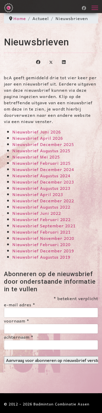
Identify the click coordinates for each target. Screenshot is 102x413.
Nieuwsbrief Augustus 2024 (41, 175)
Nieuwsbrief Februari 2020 (41, 244)
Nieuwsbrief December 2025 (43, 144)
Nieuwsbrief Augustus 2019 (41, 256)
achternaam (18, 337)
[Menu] (95, 8)
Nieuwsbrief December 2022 (43, 200)
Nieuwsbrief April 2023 (37, 194)
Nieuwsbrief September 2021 (44, 225)
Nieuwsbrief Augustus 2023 (41, 188)
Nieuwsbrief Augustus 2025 (41, 150)
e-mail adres (19, 304)
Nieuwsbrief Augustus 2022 (41, 206)
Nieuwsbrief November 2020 (43, 238)
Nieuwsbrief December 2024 (43, 169)
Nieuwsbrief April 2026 (37, 138)
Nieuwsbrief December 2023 (43, 181)
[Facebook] (84, 7)
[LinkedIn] (63, 61)
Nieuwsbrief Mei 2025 (36, 156)
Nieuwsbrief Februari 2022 (41, 219)
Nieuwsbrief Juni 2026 (36, 131)
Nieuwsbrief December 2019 (43, 250)
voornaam (16, 321)
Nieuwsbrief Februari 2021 (41, 231)
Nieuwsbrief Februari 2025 (41, 163)
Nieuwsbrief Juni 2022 (36, 213)
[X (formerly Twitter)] (51, 61)
